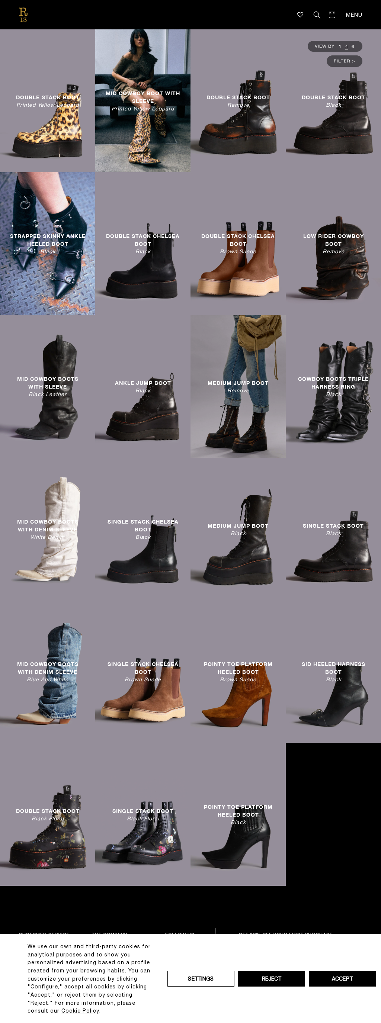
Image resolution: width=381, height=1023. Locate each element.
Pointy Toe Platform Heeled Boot (238, 671)
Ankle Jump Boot (143, 386)
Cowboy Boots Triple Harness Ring (333, 386)
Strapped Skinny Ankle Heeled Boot (48, 243)
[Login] (307, 15)
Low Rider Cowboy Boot (333, 243)
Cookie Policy (80, 1011)
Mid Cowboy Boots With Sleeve (48, 386)
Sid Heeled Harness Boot (333, 671)
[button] (317, 15)
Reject (272, 979)
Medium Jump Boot (238, 386)
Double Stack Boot (48, 100)
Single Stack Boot (333, 529)
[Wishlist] (300, 14)
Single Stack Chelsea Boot (143, 529)
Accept (342, 979)
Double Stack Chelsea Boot (143, 243)
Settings (201, 979)
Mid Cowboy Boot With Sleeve (143, 101)
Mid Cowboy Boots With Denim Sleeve (48, 529)
